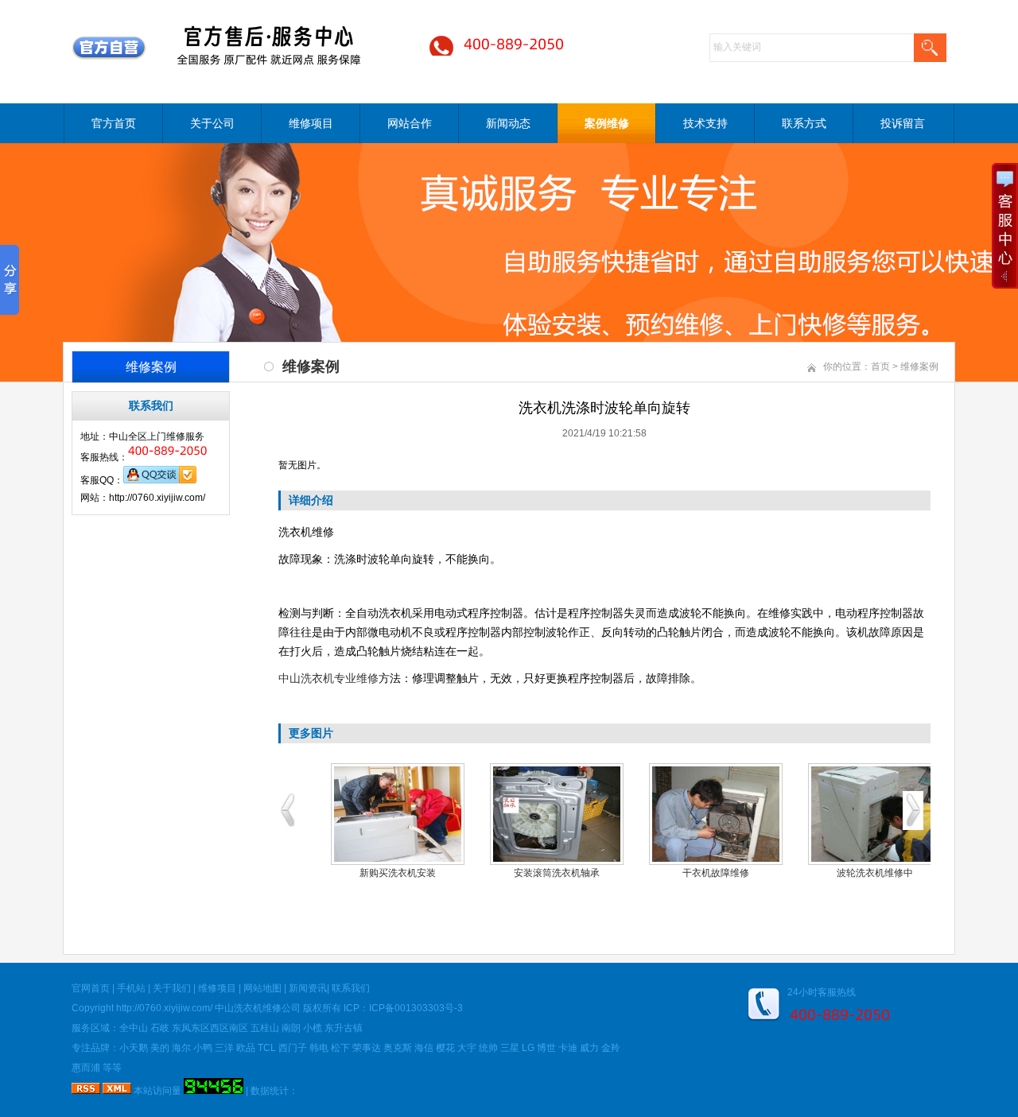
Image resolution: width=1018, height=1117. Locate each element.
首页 (880, 366)
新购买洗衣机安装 (397, 872)
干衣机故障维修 (715, 872)
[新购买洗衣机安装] (397, 814)
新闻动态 (508, 123)
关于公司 (212, 123)
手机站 (131, 988)
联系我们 (351, 988)
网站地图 (262, 988)
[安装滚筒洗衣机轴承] (556, 814)
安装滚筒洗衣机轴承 (557, 872)
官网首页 (91, 988)
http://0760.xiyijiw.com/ (164, 1008)
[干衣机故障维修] (715, 814)
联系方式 (804, 123)
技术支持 (705, 123)
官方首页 (113, 123)
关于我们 (172, 988)
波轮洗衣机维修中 (875, 872)
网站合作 (409, 123)
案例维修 (607, 123)
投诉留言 (902, 123)
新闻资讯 (308, 988)
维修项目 (311, 123)
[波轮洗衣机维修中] (874, 814)
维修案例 (919, 366)
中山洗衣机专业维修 (328, 678)
